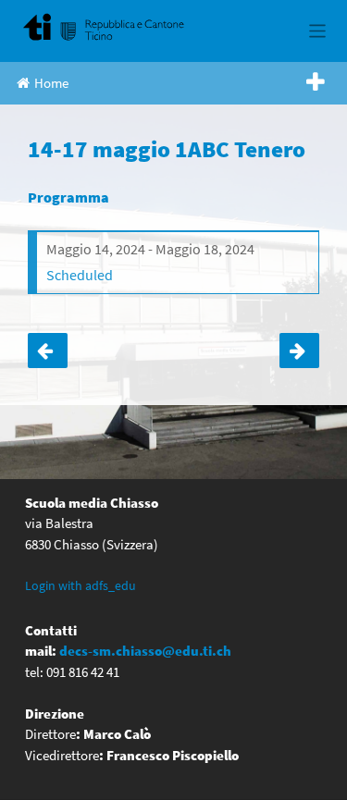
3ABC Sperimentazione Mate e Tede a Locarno (299, 350)
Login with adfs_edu (80, 585)
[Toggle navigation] (318, 31)
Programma (68, 197)
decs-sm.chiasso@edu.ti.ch (145, 650)
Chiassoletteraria (48, 350)
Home (51, 83)
